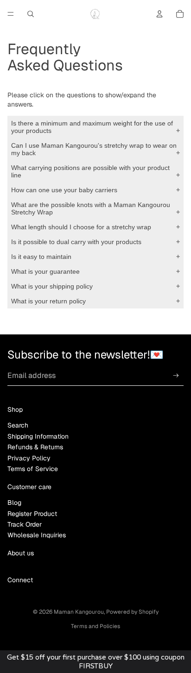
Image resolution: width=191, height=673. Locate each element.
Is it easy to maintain (41, 256)
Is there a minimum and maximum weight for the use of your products (92, 127)
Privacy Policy (29, 458)
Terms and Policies (95, 626)
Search (17, 425)
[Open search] (30, 14)
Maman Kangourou (79, 612)
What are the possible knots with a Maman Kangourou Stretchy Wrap (90, 208)
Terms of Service (32, 469)
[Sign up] (176, 376)
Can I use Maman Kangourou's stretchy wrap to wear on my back (94, 149)
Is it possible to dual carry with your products (76, 241)
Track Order (24, 524)
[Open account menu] (159, 14)
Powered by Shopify (132, 612)
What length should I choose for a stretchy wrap (81, 227)
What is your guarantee (45, 271)
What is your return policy (48, 301)
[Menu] (10, 14)
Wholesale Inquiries (36, 535)
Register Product (32, 513)
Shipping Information (38, 436)
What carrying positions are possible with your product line (90, 171)
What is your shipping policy (52, 286)
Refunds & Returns (35, 447)
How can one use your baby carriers (64, 190)
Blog (14, 502)
